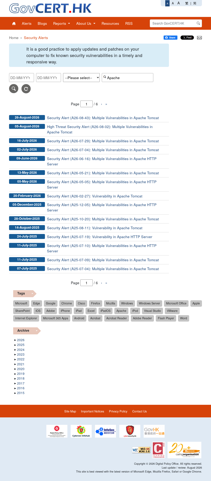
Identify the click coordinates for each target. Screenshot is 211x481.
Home (14, 37)
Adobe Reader (142, 318)
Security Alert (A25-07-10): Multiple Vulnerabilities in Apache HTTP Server (102, 248)
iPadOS (105, 311)
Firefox (95, 303)
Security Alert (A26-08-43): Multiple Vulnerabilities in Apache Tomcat (103, 117)
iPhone (65, 311)
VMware (172, 311)
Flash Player (166, 318)
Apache (121, 311)
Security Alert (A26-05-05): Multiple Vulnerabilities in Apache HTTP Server (102, 184)
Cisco (81, 303)
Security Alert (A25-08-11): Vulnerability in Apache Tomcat (94, 227)
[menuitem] (14, 23)
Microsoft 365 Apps (55, 318)
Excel (91, 311)
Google (50, 303)
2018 (21, 378)
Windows (127, 303)
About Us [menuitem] (84, 23)
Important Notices (92, 411)
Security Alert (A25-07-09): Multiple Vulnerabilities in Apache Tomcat (103, 259)
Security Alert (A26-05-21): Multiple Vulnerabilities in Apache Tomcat (103, 172)
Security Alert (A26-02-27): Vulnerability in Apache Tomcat (94, 195)
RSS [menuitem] (129, 23)
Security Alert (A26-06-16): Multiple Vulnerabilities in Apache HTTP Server (102, 161)
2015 (21, 392)
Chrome (66, 303)
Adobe (50, 311)
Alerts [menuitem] (27, 23)
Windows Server (149, 303)
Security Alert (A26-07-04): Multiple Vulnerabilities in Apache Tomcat (103, 149)
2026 (21, 339)
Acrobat (95, 318)
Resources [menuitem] (110, 23)
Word (183, 318)
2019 (21, 373)
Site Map (70, 411)
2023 (21, 354)
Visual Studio (152, 311)
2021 (21, 364)
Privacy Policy (118, 411)
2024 (21, 349)
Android (79, 318)
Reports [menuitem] (60, 23)
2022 (21, 359)
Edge (36, 303)
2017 (21, 383)
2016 (21, 388)
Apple (196, 303)
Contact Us (139, 411)
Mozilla (110, 303)
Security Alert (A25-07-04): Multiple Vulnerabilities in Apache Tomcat (103, 268)
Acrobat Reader (116, 318)
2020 (21, 368)
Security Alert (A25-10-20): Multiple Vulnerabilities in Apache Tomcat (103, 218)
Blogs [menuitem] (42, 23)
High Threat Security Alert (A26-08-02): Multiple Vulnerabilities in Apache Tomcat (100, 129)
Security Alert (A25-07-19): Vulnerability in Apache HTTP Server (99, 236)
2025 (21, 344)
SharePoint (22, 311)
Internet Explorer (26, 318)
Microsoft (21, 303)
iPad (79, 311)
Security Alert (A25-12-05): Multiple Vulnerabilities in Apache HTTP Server (102, 207)
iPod (135, 311)
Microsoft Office (176, 303)
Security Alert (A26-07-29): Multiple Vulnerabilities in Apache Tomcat (103, 140)
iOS (38, 311)
